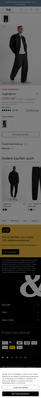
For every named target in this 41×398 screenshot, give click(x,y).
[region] (20, 383)
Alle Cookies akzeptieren (20, 394)
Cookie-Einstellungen (20, 387)
